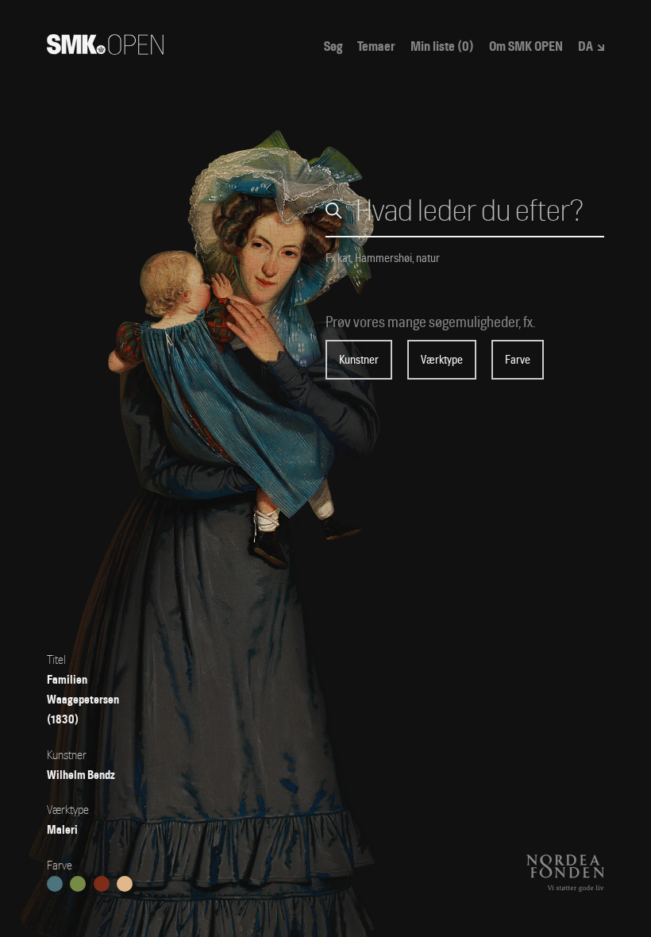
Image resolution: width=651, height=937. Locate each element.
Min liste (442, 47)
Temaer (376, 47)
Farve (517, 359)
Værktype (442, 359)
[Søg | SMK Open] (105, 49)
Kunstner (359, 359)
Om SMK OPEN (526, 47)
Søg (333, 47)
